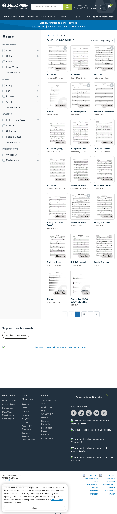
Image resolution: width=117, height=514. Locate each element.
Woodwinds (32, 17)
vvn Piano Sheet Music (15, 335)
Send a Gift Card (81, 8)
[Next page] (90, 314)
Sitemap (45, 435)
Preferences (8, 408)
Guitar (14, 17)
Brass (43, 17)
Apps (77, 17)
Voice (22, 17)
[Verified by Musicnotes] (16, 155)
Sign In (101, 5)
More (88, 18)
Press (24, 408)
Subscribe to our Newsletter (89, 397)
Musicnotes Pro (80, 6)
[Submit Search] (67, 7)
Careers (25, 404)
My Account (97, 8)
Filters (8, 36)
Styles (63, 17)
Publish (25, 412)
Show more (11, 72)
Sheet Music (53, 35)
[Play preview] (65, 48)
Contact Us (27, 422)
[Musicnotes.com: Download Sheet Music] (15, 6)
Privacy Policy (28, 440)
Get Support (8, 419)
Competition (47, 439)
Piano (6, 17)
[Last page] (97, 314)
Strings (51, 17)
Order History (8, 404)
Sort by (94, 40)
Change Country (9, 480)
